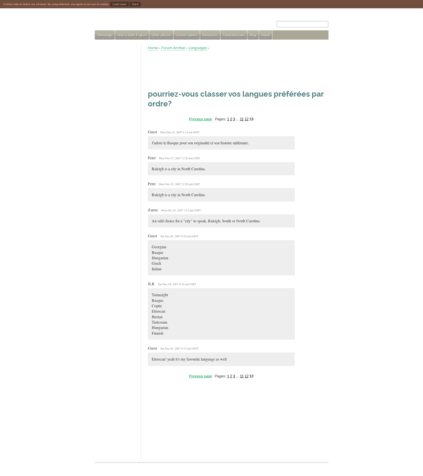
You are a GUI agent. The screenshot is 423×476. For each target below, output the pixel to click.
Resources (210, 35)
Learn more (119, 4)
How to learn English (132, 35)
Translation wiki (234, 35)
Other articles (161, 35)
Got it (135, 4)
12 (246, 119)
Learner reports (186, 35)
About (265, 35)
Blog (253, 35)
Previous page (200, 119)
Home (153, 48)
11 (242, 119)
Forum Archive (173, 48)
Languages (197, 48)
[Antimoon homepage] (139, 21)
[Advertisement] (115, 118)
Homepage (104, 35)
